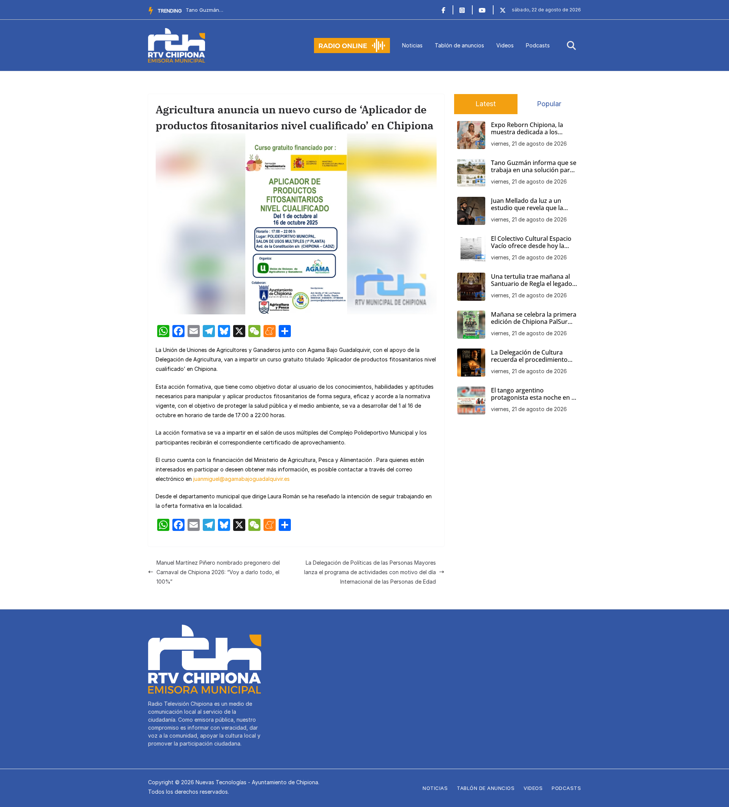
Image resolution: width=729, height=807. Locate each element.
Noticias (412, 45)
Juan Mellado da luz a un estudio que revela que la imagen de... (205, 10)
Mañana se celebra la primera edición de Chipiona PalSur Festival (533, 318)
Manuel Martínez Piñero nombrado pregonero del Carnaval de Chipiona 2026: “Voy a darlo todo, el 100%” (218, 572)
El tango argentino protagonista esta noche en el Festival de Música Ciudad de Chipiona (533, 394)
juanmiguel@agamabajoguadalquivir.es (241, 479)
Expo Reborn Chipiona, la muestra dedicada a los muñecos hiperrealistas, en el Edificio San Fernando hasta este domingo (533, 128)
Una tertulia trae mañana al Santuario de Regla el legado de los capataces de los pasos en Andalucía (533, 280)
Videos (505, 45)
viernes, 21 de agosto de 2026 (529, 143)
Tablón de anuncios (459, 45)
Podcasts (538, 45)
